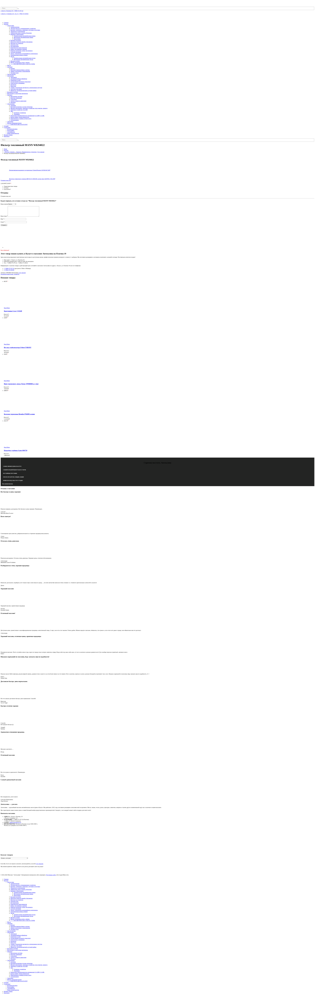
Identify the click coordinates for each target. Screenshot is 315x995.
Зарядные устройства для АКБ (19, 109)
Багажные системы (12, 92)
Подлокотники (14, 46)
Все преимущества (7, 483)
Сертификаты (11, 132)
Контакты (6, 136)
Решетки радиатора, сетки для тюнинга (21, 50)
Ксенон (12, 68)
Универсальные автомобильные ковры (24, 36)
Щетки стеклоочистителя (14, 123)
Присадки (13, 86)
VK (18, 274)
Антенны (13, 105)
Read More (7, 308)
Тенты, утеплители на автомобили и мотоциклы (24, 53)
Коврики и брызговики (17, 34)
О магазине (7, 127)
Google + (11, 274)
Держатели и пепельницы (17, 31)
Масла (9, 65)
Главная (6, 22)
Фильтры (13, 102)
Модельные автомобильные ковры (23, 37)
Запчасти (9, 95)
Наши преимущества (13, 133)
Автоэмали (13, 77)
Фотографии (10, 130)
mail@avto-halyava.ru (15, 822)
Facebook (3, 274)
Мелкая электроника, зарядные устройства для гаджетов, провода (28, 108)
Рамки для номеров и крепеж (18, 49)
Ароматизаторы (14, 27)
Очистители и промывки (17, 83)
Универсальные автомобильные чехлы (24, 58)
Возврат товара (8, 135)
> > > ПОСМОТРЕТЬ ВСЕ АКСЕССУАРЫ (22, 64)
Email (3, 222)
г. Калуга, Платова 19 (7, 10)
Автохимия (10, 75)
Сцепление (13, 99)
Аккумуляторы (11, 74)
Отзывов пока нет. (6, 180)
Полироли (13, 84)
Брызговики (17, 39)
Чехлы (12, 56)
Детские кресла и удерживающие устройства (23, 28)
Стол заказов (22, 272)
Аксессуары (10, 25)
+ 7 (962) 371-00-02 (23, 13)
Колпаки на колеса (15, 40)
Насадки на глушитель (16, 43)
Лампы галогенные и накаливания (20, 71)
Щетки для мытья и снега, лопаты (20, 62)
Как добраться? (5, 250)
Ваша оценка (4, 204)
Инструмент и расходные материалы (17, 93)
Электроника (11, 104)
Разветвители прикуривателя (18, 47)
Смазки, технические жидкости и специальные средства (26, 87)
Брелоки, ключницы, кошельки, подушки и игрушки (25, 30)
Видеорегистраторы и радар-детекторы (21, 107)
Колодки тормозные (16, 98)
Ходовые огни (14, 73)
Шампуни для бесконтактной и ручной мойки (23, 90)
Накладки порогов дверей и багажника (21, 42)
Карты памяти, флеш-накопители (19, 117)
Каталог (6, 24)
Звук (11, 111)
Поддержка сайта (51, 875)
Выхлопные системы (16, 96)
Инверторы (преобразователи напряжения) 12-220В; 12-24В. (27, 115)
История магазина (12, 129)
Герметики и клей (15, 80)
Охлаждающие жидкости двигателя (20, 81)
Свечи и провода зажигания (18, 101)
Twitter (7, 274)
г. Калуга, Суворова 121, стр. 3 (9, 13)
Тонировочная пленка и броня (18, 55)
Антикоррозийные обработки (18, 78)
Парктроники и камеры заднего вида (20, 118)
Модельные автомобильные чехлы (23, 59)
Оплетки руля (14, 44)
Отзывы (6, 126)
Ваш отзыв (4, 216)
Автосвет (9, 67)
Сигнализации (14, 120)
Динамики (17, 114)
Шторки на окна (15, 61)
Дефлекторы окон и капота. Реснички (21, 33)
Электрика (10, 121)
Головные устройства (20, 112)
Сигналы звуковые (15, 52)
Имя (2, 219)
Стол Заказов (39, 863)
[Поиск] (18, 8)
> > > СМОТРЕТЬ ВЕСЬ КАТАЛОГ (17, 124)
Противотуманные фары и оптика (20, 70)
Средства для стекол (16, 89)
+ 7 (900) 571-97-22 (18, 10)
